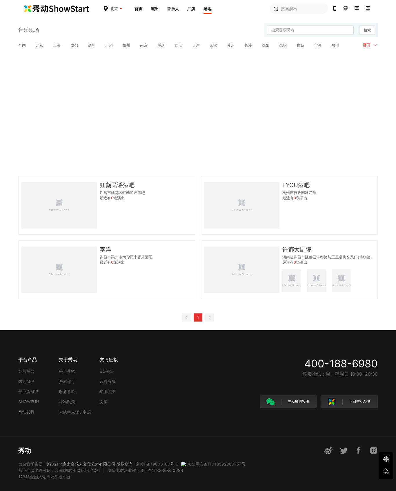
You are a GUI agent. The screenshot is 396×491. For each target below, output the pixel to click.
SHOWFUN (28, 401)
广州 (109, 45)
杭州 (126, 45)
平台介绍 (67, 371)
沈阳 (265, 45)
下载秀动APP (359, 401)
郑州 (335, 45)
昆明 (283, 45)
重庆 (161, 45)
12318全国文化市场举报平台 (44, 476)
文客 (103, 401)
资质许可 (67, 381)
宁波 (317, 45)
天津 (196, 45)
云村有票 (107, 381)
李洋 (105, 249)
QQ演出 (106, 371)
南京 (144, 45)
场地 (208, 8)
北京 (39, 45)
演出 (155, 8)
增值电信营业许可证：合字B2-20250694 (145, 470)
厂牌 (191, 8)
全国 (22, 45)
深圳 (91, 45)
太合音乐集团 (30, 463)
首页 (139, 8)
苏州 (231, 45)
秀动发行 (26, 411)
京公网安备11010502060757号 (216, 463)
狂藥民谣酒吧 (117, 185)
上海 (57, 45)
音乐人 (173, 8)
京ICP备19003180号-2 (157, 463)
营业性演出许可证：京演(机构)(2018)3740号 (59, 470)
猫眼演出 (107, 391)
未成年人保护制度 (75, 411)
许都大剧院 (296, 249)
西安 (178, 45)
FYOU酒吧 (296, 185)
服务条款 (67, 391)
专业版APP (28, 391)
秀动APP (26, 381)
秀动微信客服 (298, 401)
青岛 (300, 45)
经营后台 (26, 371)
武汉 (213, 45)
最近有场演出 (112, 198)
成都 (74, 45)
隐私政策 (67, 401)
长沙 (248, 45)
